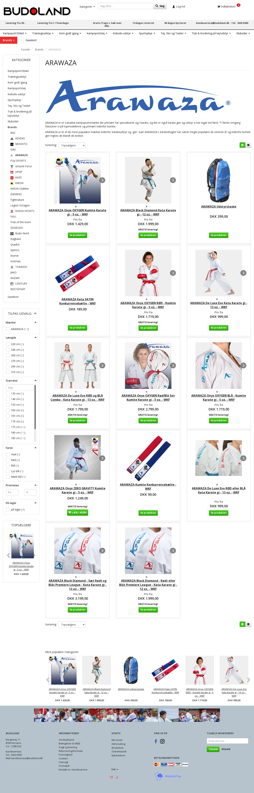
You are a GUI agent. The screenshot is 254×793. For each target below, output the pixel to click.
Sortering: (51, 145)
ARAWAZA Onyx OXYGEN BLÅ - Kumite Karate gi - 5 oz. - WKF (218, 398)
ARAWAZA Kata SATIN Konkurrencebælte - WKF (77, 301)
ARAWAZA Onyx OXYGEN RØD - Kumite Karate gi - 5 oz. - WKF (148, 305)
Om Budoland (66, 739)
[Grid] (242, 145)
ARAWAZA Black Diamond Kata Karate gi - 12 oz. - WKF (148, 212)
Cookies (63, 758)
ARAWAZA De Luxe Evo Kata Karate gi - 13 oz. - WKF (218, 305)
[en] (116, 777)
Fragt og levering (68, 747)
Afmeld (226, 749)
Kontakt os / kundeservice (73, 769)
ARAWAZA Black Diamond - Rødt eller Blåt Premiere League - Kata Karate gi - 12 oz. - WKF (148, 585)
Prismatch (64, 765)
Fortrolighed (65, 754)
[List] (248, 145)
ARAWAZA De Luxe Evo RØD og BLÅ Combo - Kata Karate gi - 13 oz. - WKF (78, 398)
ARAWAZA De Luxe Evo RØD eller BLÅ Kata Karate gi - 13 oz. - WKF (218, 490)
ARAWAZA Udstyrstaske (218, 207)
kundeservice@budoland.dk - (213, 23)
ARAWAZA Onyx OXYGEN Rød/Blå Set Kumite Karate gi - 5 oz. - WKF (148, 398)
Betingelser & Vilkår (69, 743)
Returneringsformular (71, 751)
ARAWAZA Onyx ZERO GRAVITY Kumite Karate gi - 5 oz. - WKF (77, 490)
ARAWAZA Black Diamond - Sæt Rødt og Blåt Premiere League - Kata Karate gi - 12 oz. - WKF (78, 585)
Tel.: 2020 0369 (239, 23)
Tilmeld (213, 749)
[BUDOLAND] (37, 10)
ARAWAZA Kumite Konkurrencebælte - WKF (148, 487)
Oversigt (63, 762)
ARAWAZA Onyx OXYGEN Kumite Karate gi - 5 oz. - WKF (21, 566)
